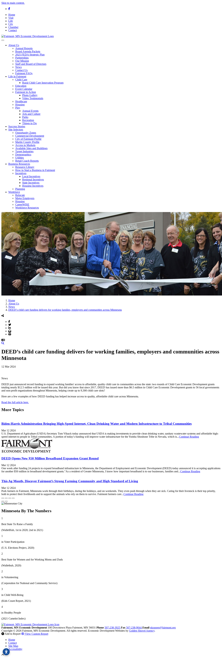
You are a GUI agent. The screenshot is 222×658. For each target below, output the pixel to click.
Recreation (28, 120)
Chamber (13, 27)
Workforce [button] (14, 192)
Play (17, 107)
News (18, 67)
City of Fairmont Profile (28, 138)
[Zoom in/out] (13, 498)
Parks (25, 117)
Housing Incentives (32, 185)
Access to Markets (25, 145)
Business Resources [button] (19, 163)
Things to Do (29, 123)
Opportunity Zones (25, 132)
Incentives (20, 173)
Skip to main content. (13, 2)
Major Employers (24, 198)
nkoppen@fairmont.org (163, 627)
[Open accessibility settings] (6, 651)
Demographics (23, 154)
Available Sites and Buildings (31, 148)
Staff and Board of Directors (30, 63)
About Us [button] (13, 45)
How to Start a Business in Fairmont (35, 170)
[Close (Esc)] (2, 498)
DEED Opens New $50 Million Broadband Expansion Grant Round (50, 458)
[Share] (6, 498)
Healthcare (21, 101)
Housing (20, 104)
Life (10, 20)
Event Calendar (23, 88)
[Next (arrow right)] (6, 501)
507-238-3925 (113, 627)
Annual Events (30, 110)
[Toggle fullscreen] (9, 498)
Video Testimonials (32, 98)
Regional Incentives (33, 179)
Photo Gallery (29, 95)
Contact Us (21, 70)
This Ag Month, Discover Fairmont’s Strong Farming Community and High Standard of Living (69, 481)
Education (20, 85)
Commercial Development (29, 135)
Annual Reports (24, 48)
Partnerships (22, 57)
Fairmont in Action (25, 92)
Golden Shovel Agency (142, 630)
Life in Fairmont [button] (17, 76)
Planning (20, 188)
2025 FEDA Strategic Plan (30, 54)
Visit (10, 17)
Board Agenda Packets (27, 51)
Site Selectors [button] (15, 129)
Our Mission (22, 60)
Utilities (19, 157)
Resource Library (24, 167)
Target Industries (24, 151)
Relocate (20, 195)
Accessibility (15, 649)
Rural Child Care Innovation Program (42, 82)
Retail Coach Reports (27, 160)
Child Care (21, 79)
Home (11, 14)
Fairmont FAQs (23, 73)
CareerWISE (22, 204)
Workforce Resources (27, 207)
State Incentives (30, 182)
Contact (12, 30)
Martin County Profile (27, 142)
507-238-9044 (134, 627)
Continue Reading (189, 436)
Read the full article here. (15, 402)
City (10, 24)
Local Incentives (31, 176)
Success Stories (16, 126)
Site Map (13, 645)
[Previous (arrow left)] (2, 501)
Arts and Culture (31, 113)
